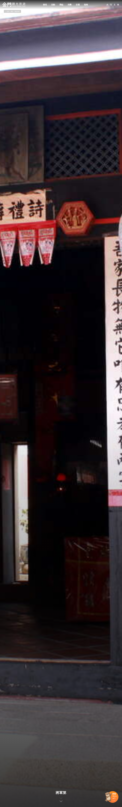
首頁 (8, 11)
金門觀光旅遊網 (13, 4)
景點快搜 (17, 11)
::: (2, 1)
